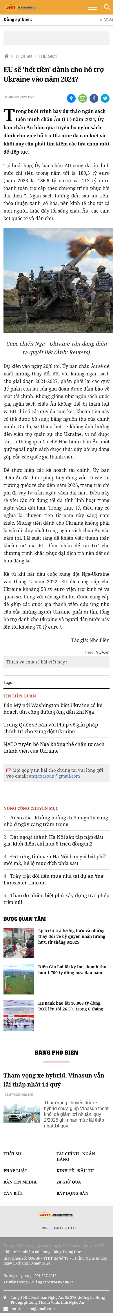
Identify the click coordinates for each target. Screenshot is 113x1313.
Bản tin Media (20, 1182)
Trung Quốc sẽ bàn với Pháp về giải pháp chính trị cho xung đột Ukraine (50, 728)
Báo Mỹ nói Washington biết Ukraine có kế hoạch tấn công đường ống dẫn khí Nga (52, 708)
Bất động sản (72, 1193)
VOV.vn (103, 652)
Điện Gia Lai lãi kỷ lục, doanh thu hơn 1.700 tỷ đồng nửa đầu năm (72, 969)
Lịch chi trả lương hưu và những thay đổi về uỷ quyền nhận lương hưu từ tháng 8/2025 (71, 936)
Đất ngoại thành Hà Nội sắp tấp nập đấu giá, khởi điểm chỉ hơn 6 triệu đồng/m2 (53, 840)
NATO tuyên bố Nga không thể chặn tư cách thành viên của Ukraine (54, 747)
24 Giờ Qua (69, 1182)
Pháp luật (15, 1170)
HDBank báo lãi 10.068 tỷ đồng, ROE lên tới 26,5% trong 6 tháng (70, 1006)
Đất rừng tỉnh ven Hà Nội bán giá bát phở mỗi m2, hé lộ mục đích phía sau (54, 859)
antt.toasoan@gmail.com (54, 776)
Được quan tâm (24, 918)
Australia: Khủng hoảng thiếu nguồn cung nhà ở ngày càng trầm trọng (55, 821)
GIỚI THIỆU (65, 1228)
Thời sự (12, 1153)
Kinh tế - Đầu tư (75, 1170)
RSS (45, 1228)
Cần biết (13, 1193)
